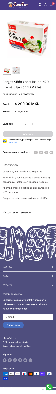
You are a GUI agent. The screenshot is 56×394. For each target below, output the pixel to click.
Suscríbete (13, 325)
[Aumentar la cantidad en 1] (32, 124)
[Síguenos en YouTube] (25, 360)
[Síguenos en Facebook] (5, 360)
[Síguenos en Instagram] (15, 360)
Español (8, 338)
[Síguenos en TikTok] (30, 360)
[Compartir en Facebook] (36, 152)
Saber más (13, 142)
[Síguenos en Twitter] (10, 360)
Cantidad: (8, 123)
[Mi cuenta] (45, 4)
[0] (51, 4)
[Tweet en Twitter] (46, 152)
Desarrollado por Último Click (17, 346)
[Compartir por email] (51, 152)
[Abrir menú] (4, 5)
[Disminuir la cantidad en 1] (18, 124)
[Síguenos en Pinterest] (20, 360)
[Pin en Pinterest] (41, 152)
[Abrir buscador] (40, 4)
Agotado (28, 134)
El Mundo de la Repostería (19, 94)
